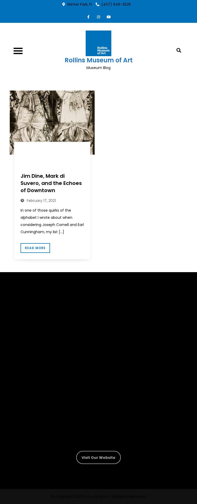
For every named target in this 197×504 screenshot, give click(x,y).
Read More (35, 248)
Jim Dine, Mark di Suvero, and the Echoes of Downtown (51, 183)
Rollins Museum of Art (99, 60)
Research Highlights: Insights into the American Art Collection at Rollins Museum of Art (52, 159)
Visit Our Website (98, 457)
